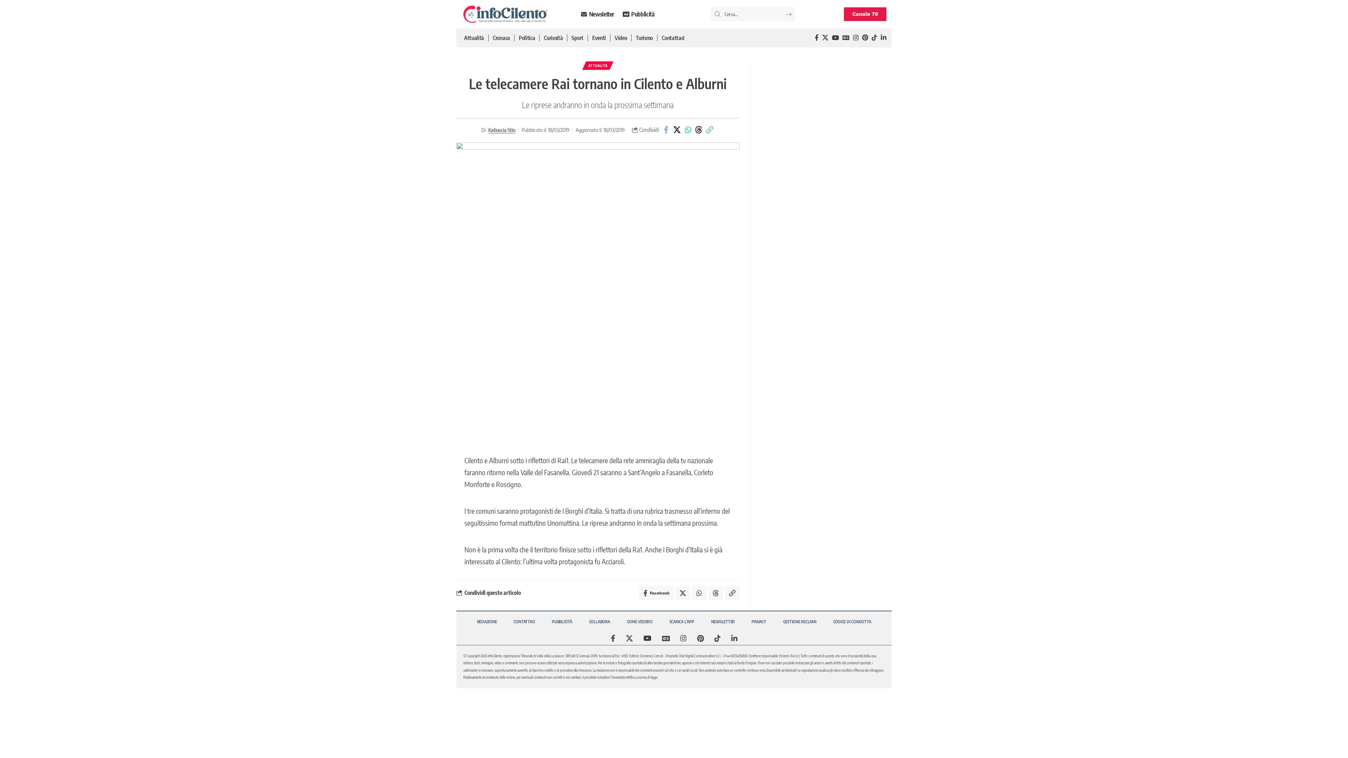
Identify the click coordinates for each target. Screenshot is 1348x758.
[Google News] (846, 37)
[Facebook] (816, 37)
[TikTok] (874, 37)
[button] (710, 129)
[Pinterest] (865, 37)
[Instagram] (855, 37)
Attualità (597, 66)
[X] (825, 37)
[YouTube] (835, 37)
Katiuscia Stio (501, 130)
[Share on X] (677, 129)
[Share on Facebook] (666, 129)
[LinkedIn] (883, 37)
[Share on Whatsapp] (688, 129)
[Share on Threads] (699, 129)
